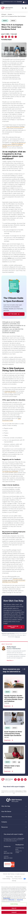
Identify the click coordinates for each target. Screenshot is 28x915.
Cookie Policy (11, 899)
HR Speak (3, 14)
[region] (14, 899)
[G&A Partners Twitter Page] (19, 779)
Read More (10, 660)
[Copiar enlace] (12, 37)
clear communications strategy (15, 126)
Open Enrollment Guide (11, 419)
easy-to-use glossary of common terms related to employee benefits (13, 144)
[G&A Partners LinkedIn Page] (25, 779)
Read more (17, 636)
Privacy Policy (19, 790)
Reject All (14, 908)
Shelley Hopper (7, 39)
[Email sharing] (16, 37)
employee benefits (10, 391)
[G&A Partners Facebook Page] (15, 779)
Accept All (14, 912)
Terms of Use (9, 839)
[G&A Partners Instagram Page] (22, 779)
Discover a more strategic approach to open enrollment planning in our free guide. (13, 580)
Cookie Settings (14, 904)
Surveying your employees (10, 471)
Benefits (10, 14)
